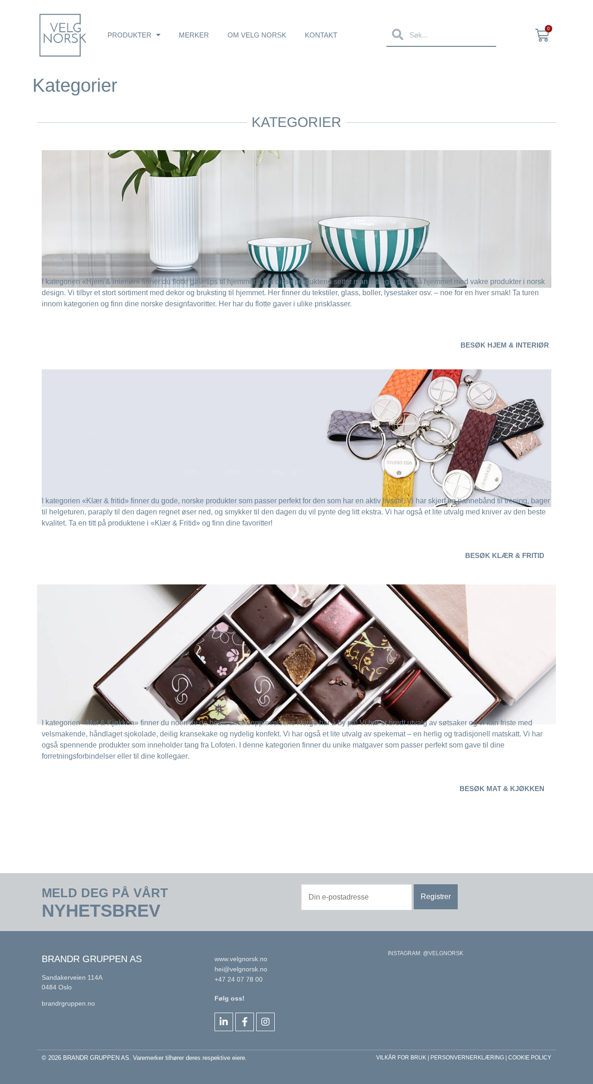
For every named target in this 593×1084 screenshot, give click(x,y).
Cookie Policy (529, 1057)
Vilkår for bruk (401, 1057)
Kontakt (321, 35)
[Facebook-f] (244, 1022)
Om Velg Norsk (256, 35)
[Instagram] (265, 1022)
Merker (194, 35)
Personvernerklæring (467, 1057)
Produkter (129, 35)
